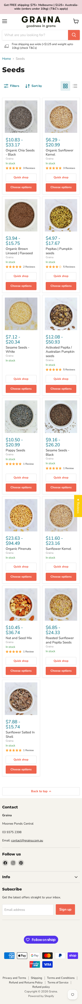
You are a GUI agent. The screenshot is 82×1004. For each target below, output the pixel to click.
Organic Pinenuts (18, 549)
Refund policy (41, 987)
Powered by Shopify (41, 996)
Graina (9, 158)
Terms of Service (57, 983)
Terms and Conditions (61, 978)
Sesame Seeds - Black (57, 452)
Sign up (65, 909)
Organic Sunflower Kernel (59, 152)
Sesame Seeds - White (17, 349)
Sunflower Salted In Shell (20, 734)
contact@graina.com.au (27, 840)
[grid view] (65, 86)
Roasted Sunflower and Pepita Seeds (60, 640)
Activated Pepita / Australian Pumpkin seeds (60, 351)
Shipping (36, 978)
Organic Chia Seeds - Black (20, 152)
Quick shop (21, 177)
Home (6, 59)
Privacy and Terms (14, 978)
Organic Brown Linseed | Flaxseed (19, 251)
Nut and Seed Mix (19, 638)
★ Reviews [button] (78, 505)
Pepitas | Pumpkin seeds (59, 251)
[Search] (74, 35)
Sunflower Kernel (58, 549)
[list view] (75, 86)
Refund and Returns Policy (26, 983)
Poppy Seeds (15, 450)
